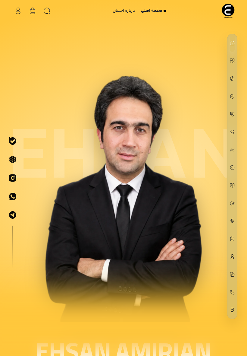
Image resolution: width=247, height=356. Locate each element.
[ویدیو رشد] (232, 167)
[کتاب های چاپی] (232, 185)
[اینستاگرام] (12, 178)
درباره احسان (124, 11)
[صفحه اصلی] (232, 43)
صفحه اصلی (151, 11)
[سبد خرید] (33, 11)
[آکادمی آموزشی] (232, 132)
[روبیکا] (12, 159)
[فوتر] (232, 310)
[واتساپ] (12, 196)
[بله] (12, 141)
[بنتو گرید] (232, 61)
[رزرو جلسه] (232, 239)
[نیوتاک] (232, 203)
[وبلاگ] (232, 274)
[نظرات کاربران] (232, 256)
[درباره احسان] (232, 78)
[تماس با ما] (232, 292)
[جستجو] (47, 11)
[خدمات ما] (232, 96)
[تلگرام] (12, 215)
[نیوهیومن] (232, 150)
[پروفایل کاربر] (18, 11)
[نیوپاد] (232, 221)
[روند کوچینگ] (232, 114)
